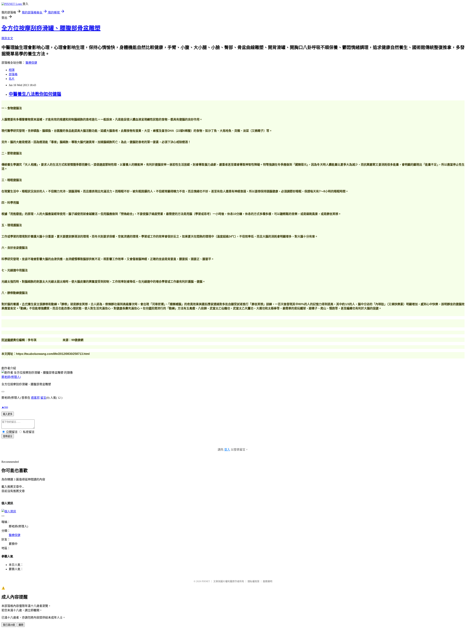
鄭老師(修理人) (11, 377)
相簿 (12, 70)
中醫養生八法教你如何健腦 (35, 94)
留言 (43, 397)
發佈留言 (7, 436)
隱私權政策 (253, 581)
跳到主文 (7, 38)
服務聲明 (267, 581)
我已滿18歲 (9, 624)
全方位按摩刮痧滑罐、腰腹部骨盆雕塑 (50, 28)
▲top (4, 407)
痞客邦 (35, 397)
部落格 (13, 74)
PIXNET (206, 581)
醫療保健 (31, 62)
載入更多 (7, 414)
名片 (12, 78)
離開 (21, 624)
